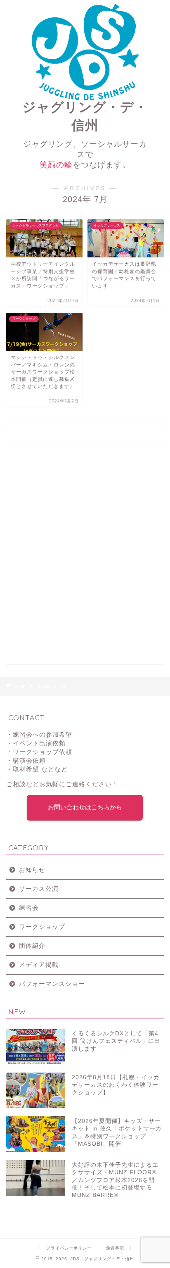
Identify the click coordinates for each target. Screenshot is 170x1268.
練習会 (29, 907)
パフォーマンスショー (52, 983)
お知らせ (32, 869)
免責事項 (115, 1248)
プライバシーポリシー (69, 1248)
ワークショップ (42, 926)
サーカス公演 (39, 888)
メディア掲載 (39, 964)
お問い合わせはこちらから (85, 807)
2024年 (44, 687)
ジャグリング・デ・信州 (85, 115)
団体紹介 (32, 945)
